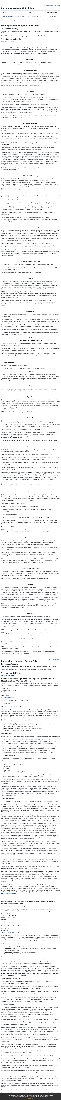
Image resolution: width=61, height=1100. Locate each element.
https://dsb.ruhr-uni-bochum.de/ (10, 706)
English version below (8, 41)
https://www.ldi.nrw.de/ (7, 893)
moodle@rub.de (40, 790)
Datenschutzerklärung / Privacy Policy (39, 1096)
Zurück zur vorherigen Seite (52, 5)
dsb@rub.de (8, 705)
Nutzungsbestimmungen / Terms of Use (21, 1096)
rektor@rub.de (9, 697)
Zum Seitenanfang (53, 659)
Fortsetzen (30, 1098)
